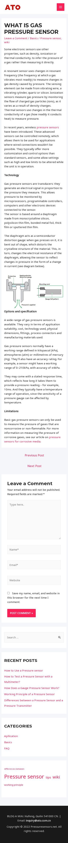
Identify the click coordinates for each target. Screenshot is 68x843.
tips (48, 777)
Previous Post (34, 455)
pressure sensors (48, 127)
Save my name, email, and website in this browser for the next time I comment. (33, 597)
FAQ (6, 748)
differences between (14, 769)
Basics (34, 38)
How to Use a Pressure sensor (23, 670)
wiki (6, 42)
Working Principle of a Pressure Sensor (29, 694)
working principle (13, 784)
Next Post (34, 466)
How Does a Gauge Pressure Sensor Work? (31, 688)
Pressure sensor (50, 38)
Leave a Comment (15, 38)
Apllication (11, 736)
